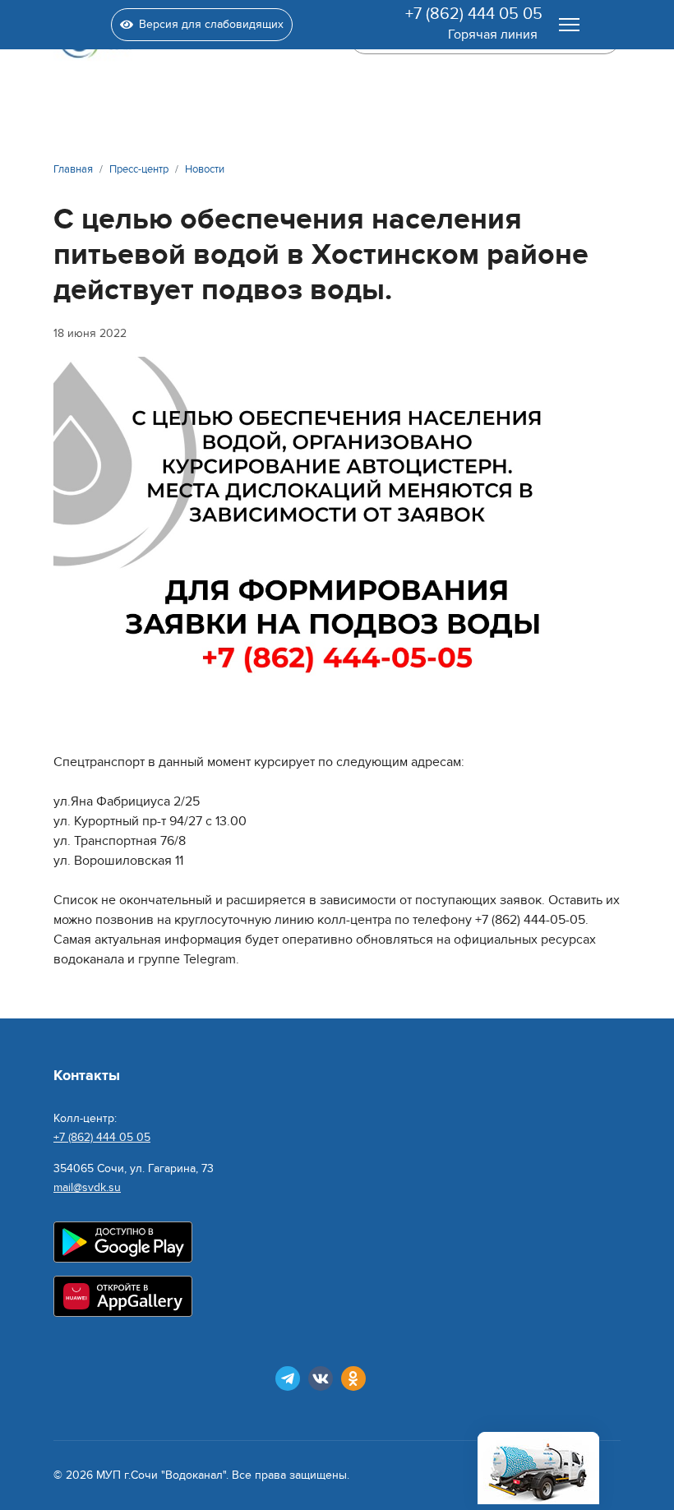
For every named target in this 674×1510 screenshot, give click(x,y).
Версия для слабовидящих (211, 24)
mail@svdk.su (87, 1187)
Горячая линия (493, 34)
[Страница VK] (320, 1378)
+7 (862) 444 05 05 (473, 14)
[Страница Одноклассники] (353, 1378)
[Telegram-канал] (287, 1378)
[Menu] (569, 24)
